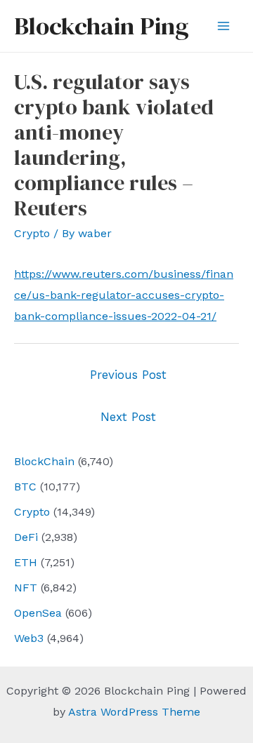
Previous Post (128, 375)
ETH (25, 562)
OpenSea (38, 613)
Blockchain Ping (101, 26)
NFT (25, 587)
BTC (25, 486)
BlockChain (44, 461)
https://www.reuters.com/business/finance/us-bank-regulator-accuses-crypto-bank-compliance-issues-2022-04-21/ (123, 294)
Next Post (128, 417)
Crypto (32, 511)
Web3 (29, 638)
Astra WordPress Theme (134, 711)
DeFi (26, 537)
